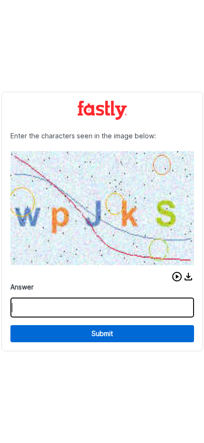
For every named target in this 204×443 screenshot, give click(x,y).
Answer (22, 287)
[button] (177, 276)
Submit (102, 333)
